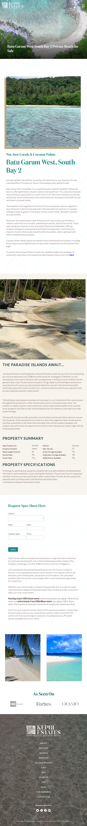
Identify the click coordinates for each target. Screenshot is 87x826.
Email (29, 525)
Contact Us (43, 797)
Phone (29, 534)
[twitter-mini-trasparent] (37, 810)
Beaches (43, 758)
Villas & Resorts (43, 762)
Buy (44, 772)
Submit (13, 549)
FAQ (43, 782)
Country (11, 514)
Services (43, 748)
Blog (43, 787)
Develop (43, 777)
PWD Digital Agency (63, 821)
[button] (83, 5)
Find (43, 767)
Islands (43, 753)
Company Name (14, 534)
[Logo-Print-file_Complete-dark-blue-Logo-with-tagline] (12, 5)
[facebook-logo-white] (45, 810)
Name (10, 525)
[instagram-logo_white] (41, 810)
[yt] (49, 810)
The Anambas (43, 792)
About (43, 743)
